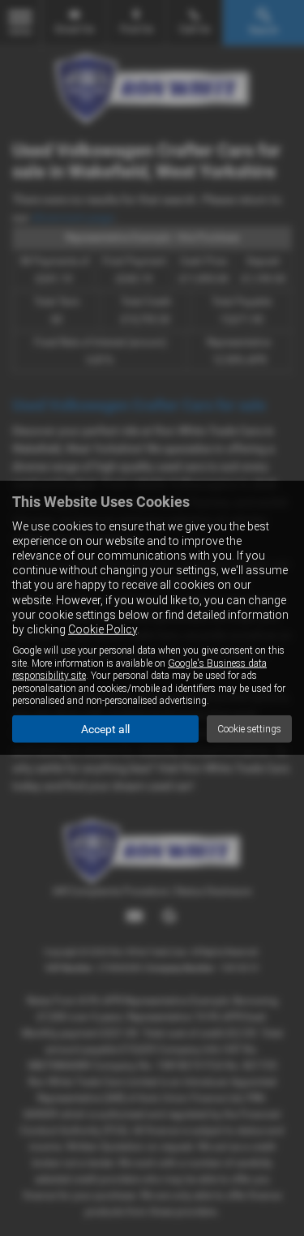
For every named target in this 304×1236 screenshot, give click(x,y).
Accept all (105, 729)
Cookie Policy (102, 629)
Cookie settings (249, 729)
